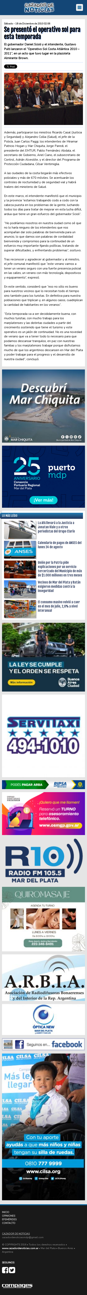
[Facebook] (5, 1271)
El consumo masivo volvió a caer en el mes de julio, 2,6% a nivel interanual (59, 606)
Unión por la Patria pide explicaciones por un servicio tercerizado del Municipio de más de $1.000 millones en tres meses (60, 569)
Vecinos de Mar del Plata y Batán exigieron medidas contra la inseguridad (59, 586)
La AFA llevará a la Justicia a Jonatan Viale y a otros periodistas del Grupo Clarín (56, 527)
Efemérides (9, 1219)
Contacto (8, 1223)
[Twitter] (12, 1271)
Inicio (5, 1212)
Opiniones (8, 1215)
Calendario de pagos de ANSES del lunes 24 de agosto (60, 545)
